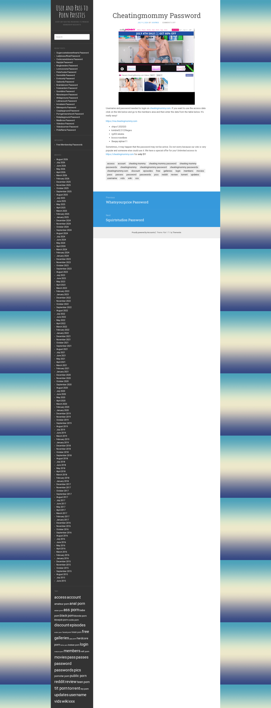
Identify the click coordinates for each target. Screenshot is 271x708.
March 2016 (61, 552)
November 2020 (63, 378)
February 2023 (62, 291)
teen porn (83, 682)
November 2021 (63, 339)
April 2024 (60, 246)
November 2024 (63, 224)
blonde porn (80, 615)
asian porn (58, 610)
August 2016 (62, 536)
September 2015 (64, 571)
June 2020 (61, 394)
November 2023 (63, 262)
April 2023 (60, 285)
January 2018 (62, 481)
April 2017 (60, 510)
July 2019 (60, 430)
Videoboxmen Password (67, 127)
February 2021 (62, 368)
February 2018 (62, 478)
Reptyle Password (64, 62)
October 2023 (62, 265)
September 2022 (64, 307)
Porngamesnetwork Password (70, 114)
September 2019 (64, 423)
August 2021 (62, 349)
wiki (65, 701)
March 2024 (61, 249)
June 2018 (61, 465)
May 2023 (60, 281)
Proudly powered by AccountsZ (144, 233)
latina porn (64, 645)
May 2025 (60, 204)
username (77, 694)
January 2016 (62, 558)
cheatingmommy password (153, 167)
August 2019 (62, 426)
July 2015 (60, 577)
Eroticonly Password (65, 78)
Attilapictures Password (67, 98)
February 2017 (62, 516)
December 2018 (63, 446)
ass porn (71, 609)
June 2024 (61, 240)
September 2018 (64, 455)
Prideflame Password (66, 130)
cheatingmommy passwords (184, 167)
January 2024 (62, 256)
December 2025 (63, 182)
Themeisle (177, 233)
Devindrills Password (65, 75)
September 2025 (64, 191)
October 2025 (62, 188)
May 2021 (60, 359)
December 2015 (63, 561)
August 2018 (62, 458)
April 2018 (60, 471)
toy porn (85, 688)
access (60, 597)
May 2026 (60, 169)
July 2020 (60, 391)
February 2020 (62, 407)
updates (61, 694)
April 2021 (60, 362)
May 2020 (60, 397)
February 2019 (62, 439)
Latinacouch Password (66, 101)
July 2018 (60, 462)
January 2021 (62, 372)
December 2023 (63, 259)
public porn (78, 676)
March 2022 (61, 327)
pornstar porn (61, 675)
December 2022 (63, 298)
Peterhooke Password (66, 72)
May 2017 (60, 507)
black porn (67, 615)
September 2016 (64, 532)
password (63, 663)
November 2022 (63, 301)
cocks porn (73, 620)
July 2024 (60, 236)
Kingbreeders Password (67, 65)
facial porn (66, 632)
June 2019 (61, 433)
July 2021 (60, 352)
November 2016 (63, 526)
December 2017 (63, 484)
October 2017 (62, 491)
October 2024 (62, 227)
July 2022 (60, 314)
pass (71, 657)
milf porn (85, 651)
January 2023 (62, 294)
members (72, 650)
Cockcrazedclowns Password (69, 59)
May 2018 (60, 468)
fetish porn (77, 632)
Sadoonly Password (65, 82)
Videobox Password (65, 123)
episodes (78, 625)
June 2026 (61, 166)
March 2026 (61, 175)
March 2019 (61, 436)
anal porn (77, 603)
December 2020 (63, 375)
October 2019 (62, 420)
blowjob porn (61, 619)
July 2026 (60, 162)
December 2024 (63, 220)
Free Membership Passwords (69, 145)
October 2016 (62, 529)
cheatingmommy (128, 167)
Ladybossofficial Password (68, 56)
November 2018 (63, 449)
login (84, 644)
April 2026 (60, 172)
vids (57, 701)
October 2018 (62, 452)
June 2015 (61, 581)
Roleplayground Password (68, 117)
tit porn (61, 688)
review (71, 681)
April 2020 (60, 401)
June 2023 (61, 278)
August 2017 (62, 497)
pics (77, 670)
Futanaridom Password (66, 88)
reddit (59, 681)
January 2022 (62, 333)
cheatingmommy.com (160, 108)
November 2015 (63, 565)
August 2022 (62, 310)
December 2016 (63, 523)
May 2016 (60, 545)
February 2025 (62, 214)
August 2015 (62, 574)
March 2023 (61, 288)
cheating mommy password (162, 163)
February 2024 (62, 252)
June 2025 (61, 201)
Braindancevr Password (67, 85)
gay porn (72, 639)
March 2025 (61, 211)
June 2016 (61, 542)
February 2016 (62, 555)
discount (61, 625)
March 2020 (61, 404)
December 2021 (63, 336)
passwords (64, 670)
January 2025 (62, 217)
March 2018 (61, 475)
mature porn (58, 652)
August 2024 (62, 233)
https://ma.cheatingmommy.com (121, 121)
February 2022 (62, 330)
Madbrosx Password (65, 120)
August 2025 (62, 195)
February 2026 (62, 178)
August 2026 (62, 159)
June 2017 (61, 504)
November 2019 (63, 417)
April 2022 (60, 323)
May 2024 (60, 243)
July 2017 (60, 500)
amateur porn (61, 603)
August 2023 (62, 272)
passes (82, 657)
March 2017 (61, 513)
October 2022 (62, 304)
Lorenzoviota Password (66, 69)
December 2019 (63, 413)
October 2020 (62, 381)
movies (60, 657)
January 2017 (62, 520)
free (85, 631)
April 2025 (60, 207)
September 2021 (64, 346)
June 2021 (61, 355)
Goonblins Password (65, 91)
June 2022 (61, 317)
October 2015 (62, 568)
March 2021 (61, 365)
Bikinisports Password (66, 107)
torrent (74, 688)
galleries (61, 638)
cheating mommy (137, 163)
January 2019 (62, 442)
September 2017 (64, 494)
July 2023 (60, 275)
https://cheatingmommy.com (120, 154)
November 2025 (63, 185)
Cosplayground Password (67, 111)
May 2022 (60, 320)
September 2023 (64, 269)
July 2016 (60, 539)
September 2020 (64, 384)
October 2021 (62, 343)
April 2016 (60, 548)
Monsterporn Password (66, 94)
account (74, 597)
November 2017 (63, 487)
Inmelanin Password (65, 104)
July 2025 (60, 198)
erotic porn (58, 632)
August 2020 (62, 388)
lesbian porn (73, 645)
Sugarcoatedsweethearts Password (72, 53)
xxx (72, 701)
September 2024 (64, 230)
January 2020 (62, 410)
